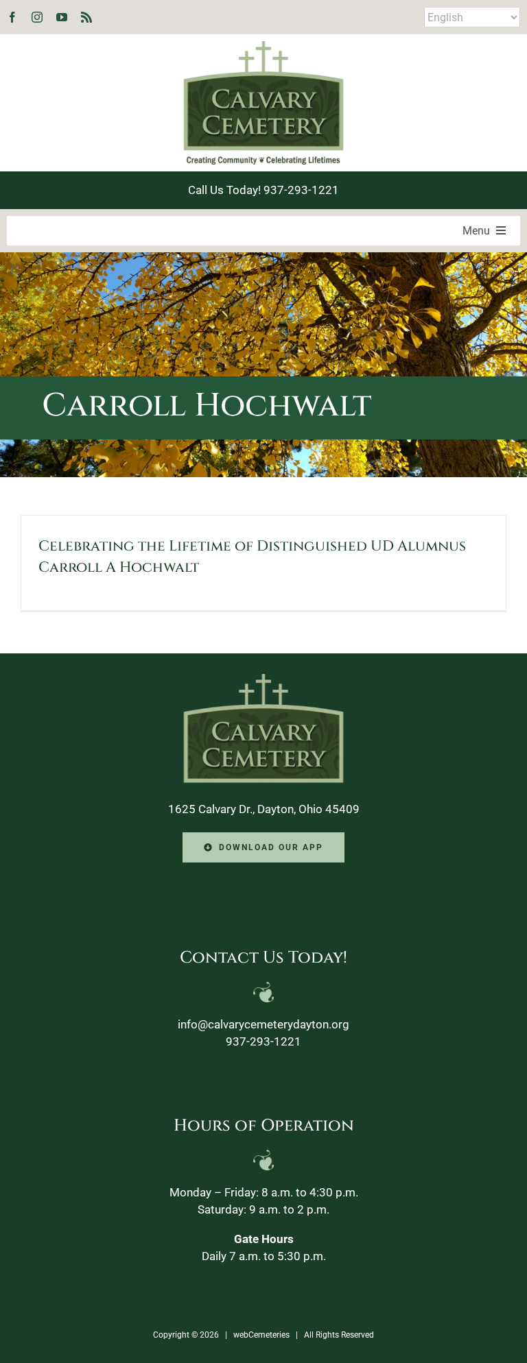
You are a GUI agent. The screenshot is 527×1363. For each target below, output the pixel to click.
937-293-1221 (263, 1041)
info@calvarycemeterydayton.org (263, 1024)
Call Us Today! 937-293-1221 (263, 190)
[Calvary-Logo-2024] (263, 46)
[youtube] (61, 17)
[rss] (86, 17)
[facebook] (12, 17)
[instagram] (37, 17)
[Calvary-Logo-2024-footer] (263, 679)
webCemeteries (261, 1335)
